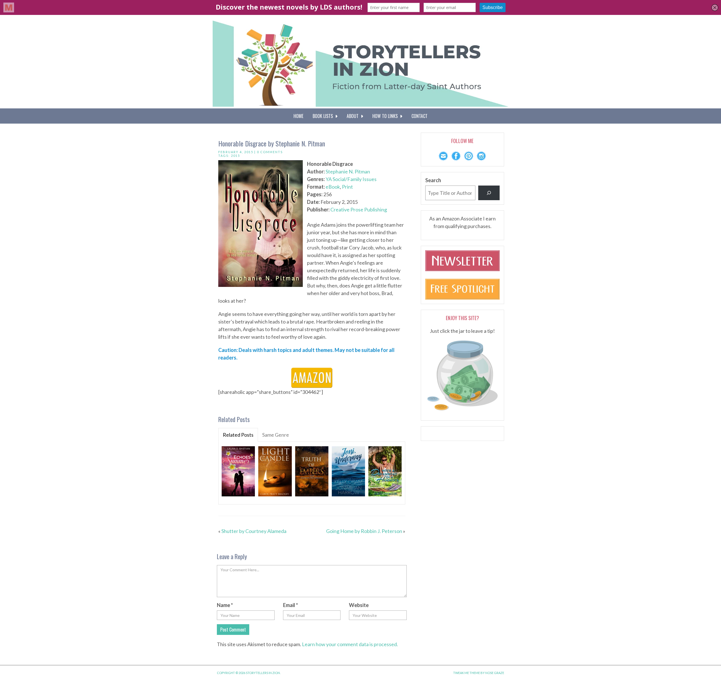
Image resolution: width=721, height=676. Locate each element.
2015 (235, 155)
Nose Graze (494, 673)
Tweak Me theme (466, 673)
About (354, 116)
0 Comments (270, 152)
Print (347, 187)
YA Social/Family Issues (351, 179)
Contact (419, 116)
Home (298, 116)
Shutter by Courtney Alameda (253, 531)
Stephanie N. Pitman (348, 171)
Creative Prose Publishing (358, 209)
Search (433, 180)
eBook (333, 187)
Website (359, 605)
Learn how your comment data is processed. (350, 644)
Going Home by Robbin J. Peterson (364, 531)
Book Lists (324, 116)
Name (225, 605)
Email (290, 605)
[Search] (489, 193)
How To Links (386, 116)
